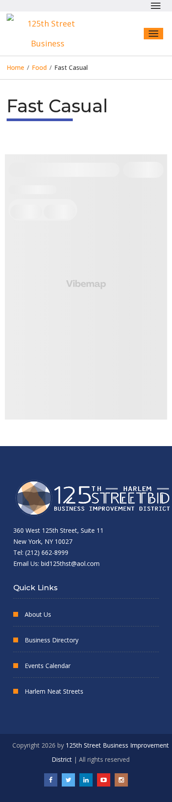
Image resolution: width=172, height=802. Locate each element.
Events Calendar (48, 665)
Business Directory (52, 640)
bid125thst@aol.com (70, 563)
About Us (38, 614)
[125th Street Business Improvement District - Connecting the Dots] (51, 33)
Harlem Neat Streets (54, 691)
